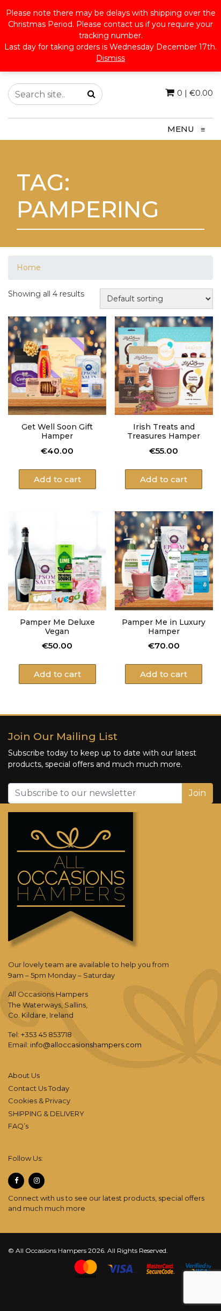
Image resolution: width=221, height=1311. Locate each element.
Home (29, 267)
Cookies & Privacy (39, 1100)
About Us (24, 1075)
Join (197, 793)
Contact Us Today (38, 1088)
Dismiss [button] (110, 58)
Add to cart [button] (57, 479)
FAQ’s (18, 1126)
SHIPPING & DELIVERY (46, 1113)
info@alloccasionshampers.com (86, 1044)
